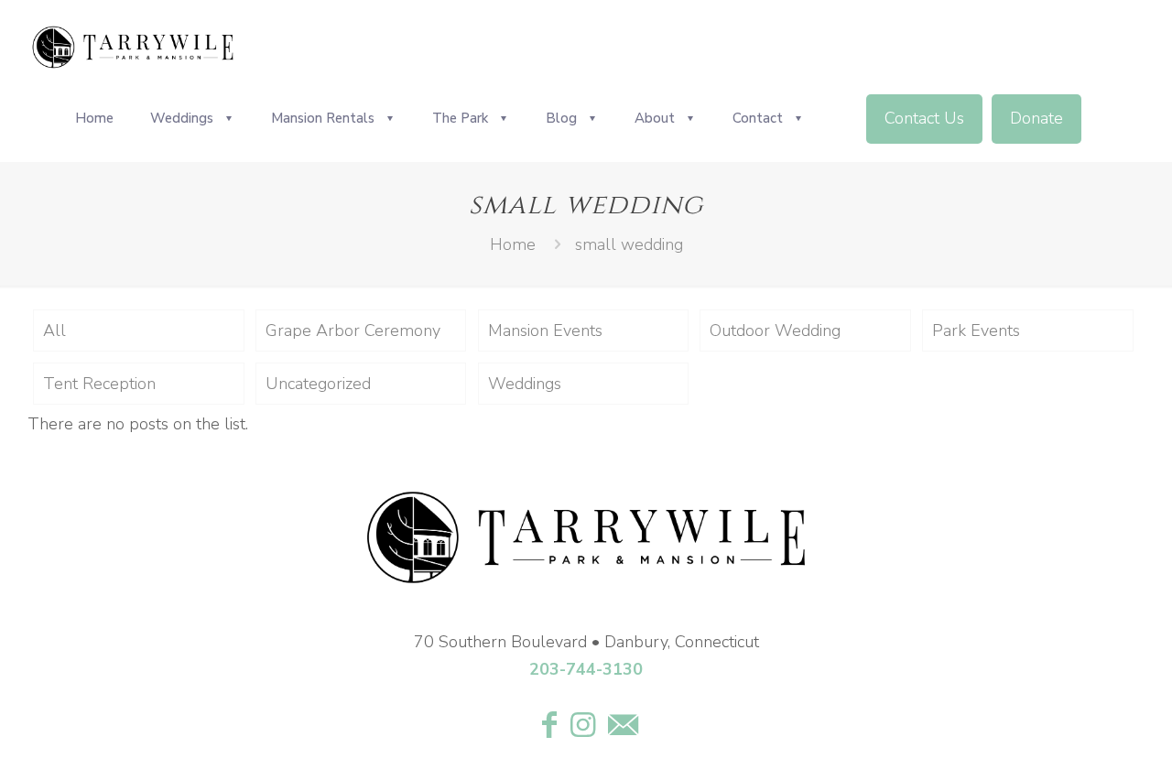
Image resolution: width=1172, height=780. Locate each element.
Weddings (524, 384)
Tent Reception (99, 384)
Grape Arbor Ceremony (353, 330)
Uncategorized (318, 384)
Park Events (976, 330)
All (54, 330)
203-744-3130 (586, 669)
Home (513, 244)
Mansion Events (545, 330)
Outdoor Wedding (775, 330)
